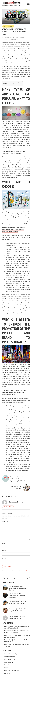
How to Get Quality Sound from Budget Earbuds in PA (18, 610)
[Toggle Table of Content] (19, 83)
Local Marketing (9, 662)
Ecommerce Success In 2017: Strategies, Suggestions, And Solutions (18, 479)
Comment (5, 522)
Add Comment (14, 39)
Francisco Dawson (20, 37)
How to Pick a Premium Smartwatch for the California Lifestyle (18, 588)
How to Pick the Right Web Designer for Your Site (17, 617)
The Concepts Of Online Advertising (14, 487)
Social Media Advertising (11, 670)
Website (4, 558)
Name (4, 543)
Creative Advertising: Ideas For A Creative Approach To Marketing (13, 230)
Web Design (7, 673)
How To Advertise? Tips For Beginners (13, 152)
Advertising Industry (8, 26)
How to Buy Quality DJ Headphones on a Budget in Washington (17, 595)
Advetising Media (9, 657)
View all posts (8, 507)
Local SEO (7, 665)
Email (4, 551)
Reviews (6, 668)
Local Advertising (9, 659)
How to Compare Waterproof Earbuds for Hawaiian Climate (18, 602)
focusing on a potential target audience (16, 144)
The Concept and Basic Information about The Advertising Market (15, 392)
